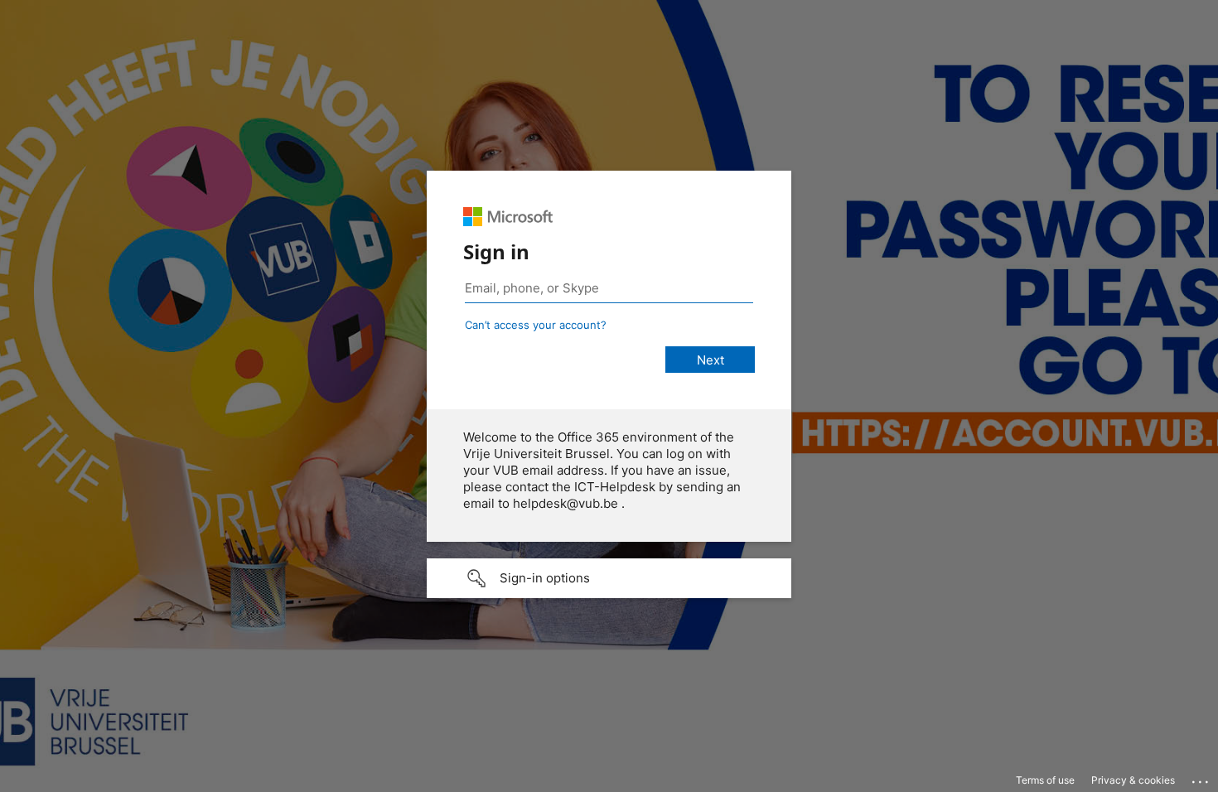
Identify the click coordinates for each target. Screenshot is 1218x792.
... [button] (1201, 778)
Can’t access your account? (536, 324)
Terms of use (1045, 780)
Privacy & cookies (1133, 780)
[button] (609, 578)
